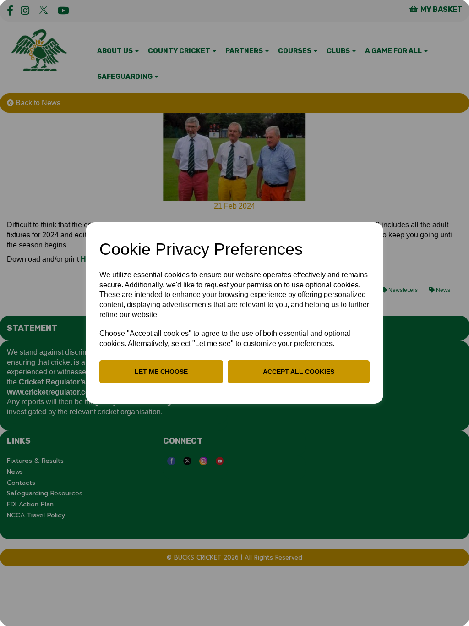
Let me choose (161, 371)
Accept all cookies (298, 371)
